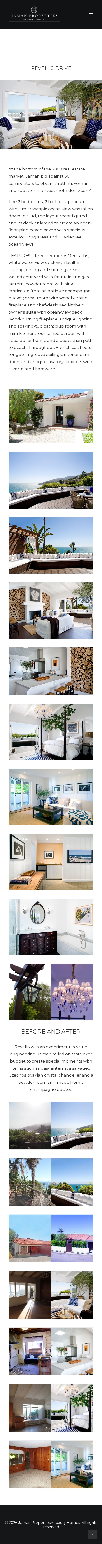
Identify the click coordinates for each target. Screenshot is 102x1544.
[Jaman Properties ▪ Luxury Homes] (34, 14)
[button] (91, 14)
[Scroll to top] (92, 1534)
